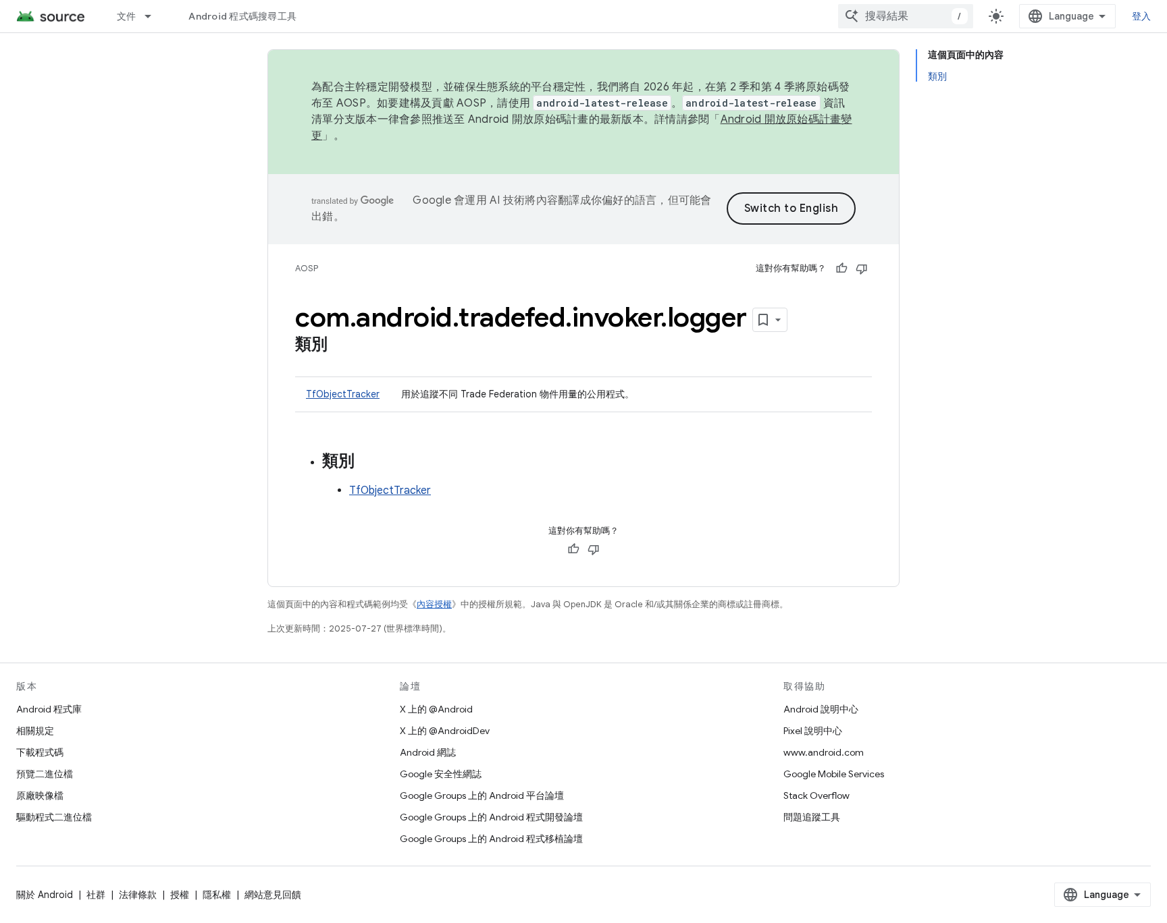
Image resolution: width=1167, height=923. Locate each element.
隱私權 (217, 894)
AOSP (306, 268)
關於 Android (44, 894)
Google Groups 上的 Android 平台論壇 (482, 795)
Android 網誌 (428, 752)
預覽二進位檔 (44, 774)
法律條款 (138, 894)
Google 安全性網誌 (441, 774)
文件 (126, 16)
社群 (95, 894)
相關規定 (35, 731)
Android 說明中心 (820, 709)
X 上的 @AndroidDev (445, 731)
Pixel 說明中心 (812, 731)
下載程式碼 (39, 752)
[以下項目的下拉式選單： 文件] (154, 16)
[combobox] (905, 16)
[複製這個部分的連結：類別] (341, 345)
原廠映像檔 (39, 795)
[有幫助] (841, 268)
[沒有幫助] (862, 268)
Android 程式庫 (49, 709)
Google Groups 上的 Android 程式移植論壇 (491, 839)
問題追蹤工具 (811, 817)
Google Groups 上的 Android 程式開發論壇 (491, 817)
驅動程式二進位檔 (54, 817)
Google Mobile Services (833, 774)
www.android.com (823, 752)
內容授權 (434, 604)
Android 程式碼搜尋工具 (242, 16)
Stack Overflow (816, 795)
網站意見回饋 (272, 894)
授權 (179, 894)
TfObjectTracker (343, 394)
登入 (1141, 16)
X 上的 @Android (436, 709)
